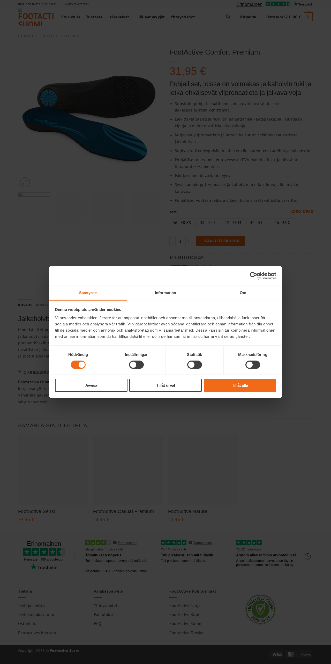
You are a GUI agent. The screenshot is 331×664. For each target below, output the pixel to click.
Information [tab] (165, 292)
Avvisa (91, 385)
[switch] (136, 365)
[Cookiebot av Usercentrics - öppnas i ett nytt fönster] (253, 276)
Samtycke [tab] (88, 292)
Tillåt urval (165, 385)
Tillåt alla (240, 385)
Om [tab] (243, 292)
